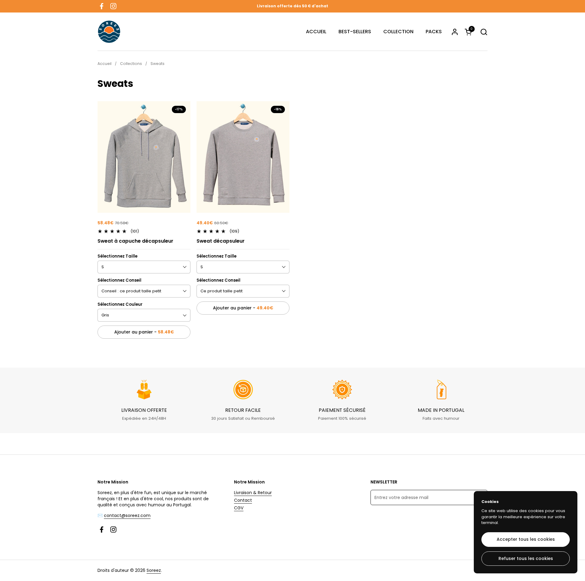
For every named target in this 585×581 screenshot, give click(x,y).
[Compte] (455, 32)
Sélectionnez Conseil (119, 280)
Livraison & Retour (253, 493)
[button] (484, 32)
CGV (238, 508)
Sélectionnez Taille (117, 256)
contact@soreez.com (127, 515)
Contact (243, 500)
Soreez (154, 570)
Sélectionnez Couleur (120, 304)
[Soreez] (109, 31)
